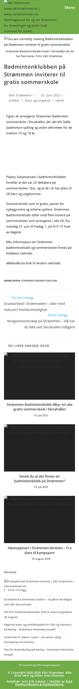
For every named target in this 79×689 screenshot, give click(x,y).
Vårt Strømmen (20, 95)
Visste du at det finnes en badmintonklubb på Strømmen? (39, 478)
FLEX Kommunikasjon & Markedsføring (43, 682)
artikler (14, 100)
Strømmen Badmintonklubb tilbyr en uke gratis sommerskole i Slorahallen (39, 406)
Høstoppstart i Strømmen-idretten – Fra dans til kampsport (39, 550)
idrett (60, 100)
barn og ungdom (37, 100)
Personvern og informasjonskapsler (39, 665)
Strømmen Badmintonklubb (39, 280)
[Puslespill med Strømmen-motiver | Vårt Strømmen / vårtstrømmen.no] (39, 583)
